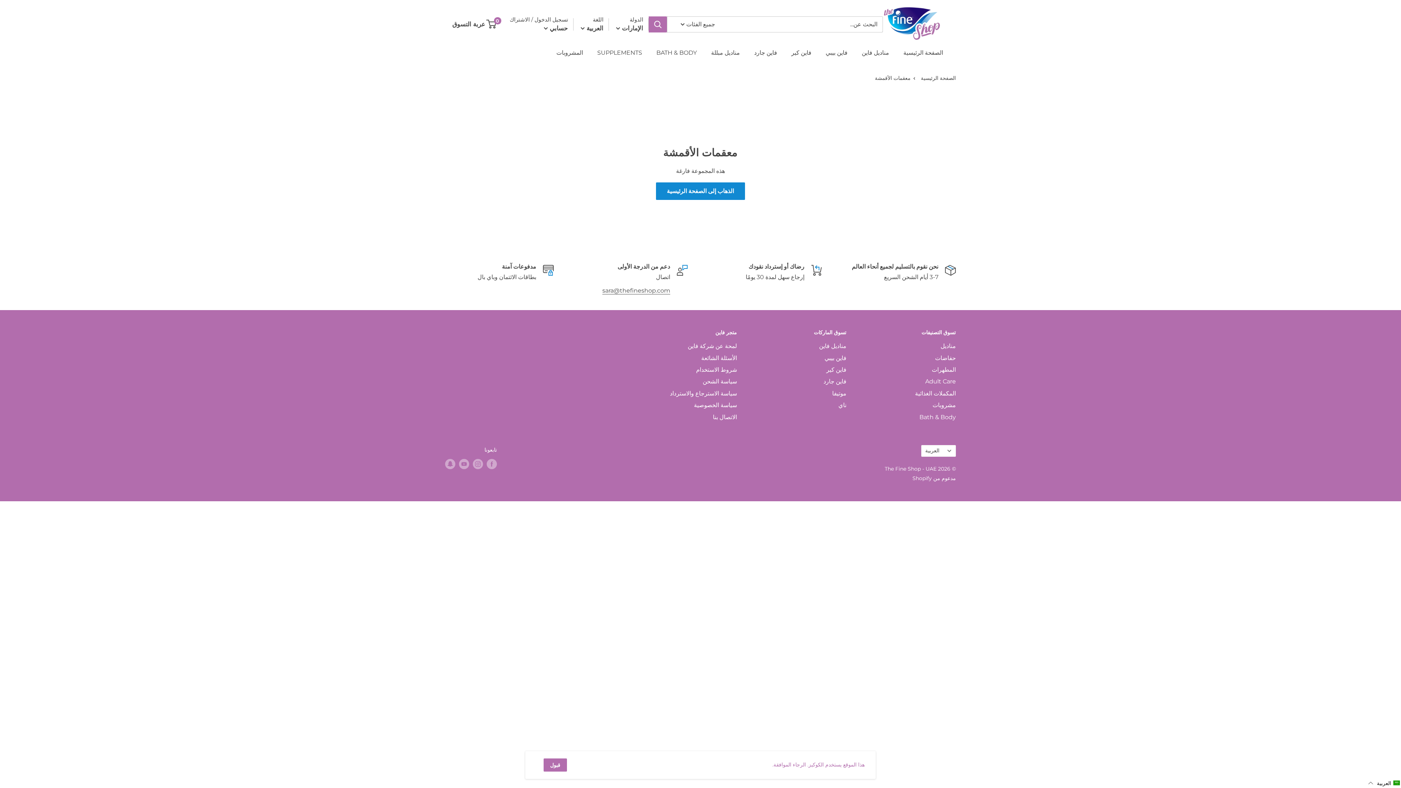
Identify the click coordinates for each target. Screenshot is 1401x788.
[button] (1384, 783)
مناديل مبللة (725, 52)
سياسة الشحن (720, 381)
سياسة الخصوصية (715, 405)
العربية (932, 450)
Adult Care (940, 381)
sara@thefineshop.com (636, 290)
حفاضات (945, 358)
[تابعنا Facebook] (492, 464)
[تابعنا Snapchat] (450, 464)
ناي (842, 405)
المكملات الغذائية (935, 393)
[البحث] (658, 24)
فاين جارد (765, 52)
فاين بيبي (837, 52)
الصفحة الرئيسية (923, 52)
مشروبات (944, 405)
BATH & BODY (676, 52)
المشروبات (569, 52)
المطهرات (944, 369)
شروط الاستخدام (716, 369)
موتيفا (839, 393)
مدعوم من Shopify (934, 478)
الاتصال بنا (725, 417)
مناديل (948, 346)
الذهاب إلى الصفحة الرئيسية (700, 191)
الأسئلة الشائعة (719, 358)
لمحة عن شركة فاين (712, 346)
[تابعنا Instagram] (478, 464)
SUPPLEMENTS (619, 52)
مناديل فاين (875, 52)
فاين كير (801, 52)
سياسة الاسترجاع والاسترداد (703, 393)
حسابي (558, 28)
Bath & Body (937, 417)
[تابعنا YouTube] (464, 464)
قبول (555, 765)
